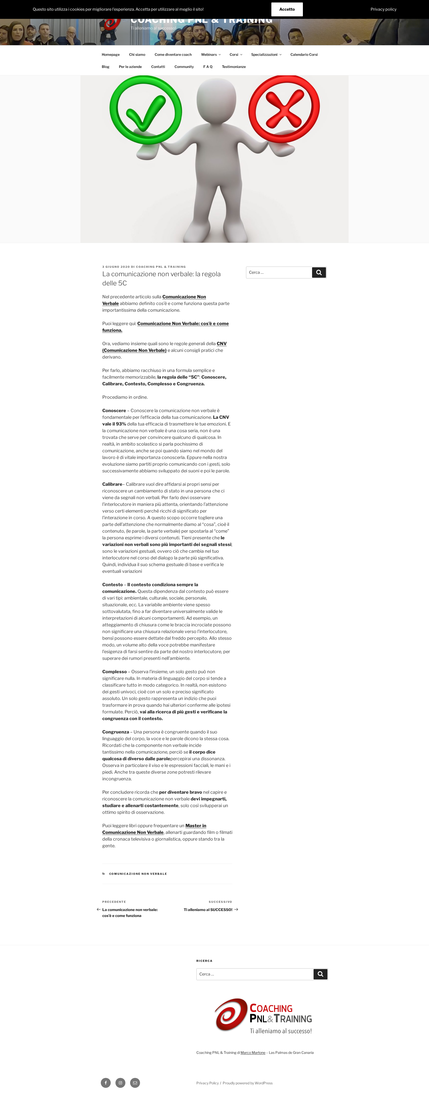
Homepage (111, 54)
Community (184, 66)
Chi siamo (137, 54)
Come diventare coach (173, 54)
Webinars (209, 54)
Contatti (158, 66)
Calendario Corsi (304, 54)
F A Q (208, 66)
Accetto (287, 9)
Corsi (234, 54)
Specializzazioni (264, 54)
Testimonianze (234, 66)
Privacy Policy (207, 1083)
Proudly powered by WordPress (248, 1083)
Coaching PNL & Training (202, 19)
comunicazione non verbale (138, 874)
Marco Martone (253, 1052)
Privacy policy (383, 9)
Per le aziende (130, 66)
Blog (105, 66)
